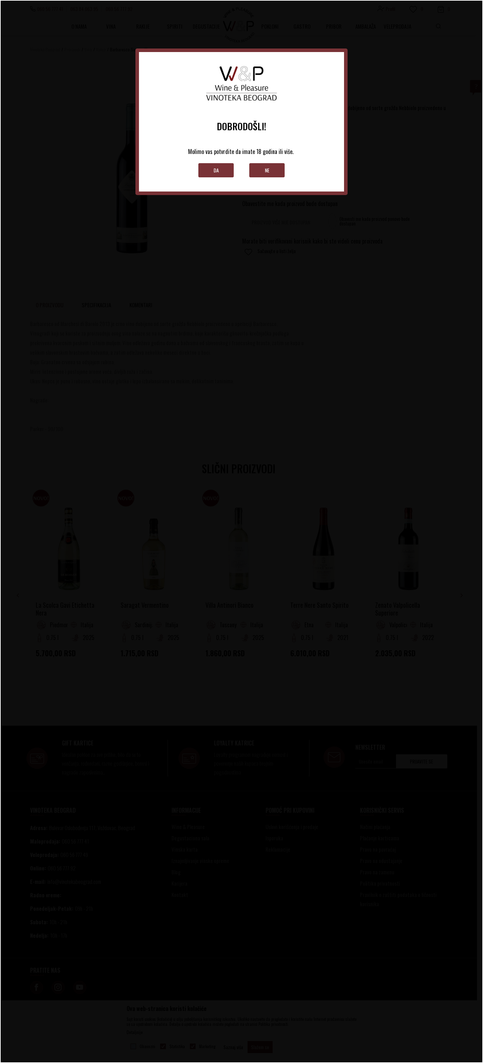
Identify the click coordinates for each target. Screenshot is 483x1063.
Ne (267, 170)
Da (216, 170)
